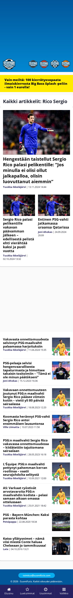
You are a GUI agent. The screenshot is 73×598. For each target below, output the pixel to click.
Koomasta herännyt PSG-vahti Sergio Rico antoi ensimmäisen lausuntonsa (26, 420)
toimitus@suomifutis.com (36, 575)
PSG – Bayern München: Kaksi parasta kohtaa (26, 516)
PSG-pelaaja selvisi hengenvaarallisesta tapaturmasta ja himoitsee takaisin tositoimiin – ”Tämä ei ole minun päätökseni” (27, 370)
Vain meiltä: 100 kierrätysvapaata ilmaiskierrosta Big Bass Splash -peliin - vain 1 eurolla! (35, 83)
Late (5, 549)
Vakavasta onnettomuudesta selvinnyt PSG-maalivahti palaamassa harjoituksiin (26, 342)
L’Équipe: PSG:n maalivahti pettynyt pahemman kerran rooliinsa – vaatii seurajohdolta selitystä (25, 469)
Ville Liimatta (11, 427)
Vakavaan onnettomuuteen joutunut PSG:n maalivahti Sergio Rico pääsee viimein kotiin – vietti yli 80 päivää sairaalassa (24, 397)
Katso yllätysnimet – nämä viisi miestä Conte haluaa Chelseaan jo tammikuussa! (24, 542)
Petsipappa (9, 521)
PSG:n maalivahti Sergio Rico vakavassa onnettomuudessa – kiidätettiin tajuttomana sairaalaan (26, 445)
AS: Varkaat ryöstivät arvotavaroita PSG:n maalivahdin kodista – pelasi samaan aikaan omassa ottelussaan (25, 495)
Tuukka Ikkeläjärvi (14, 187)
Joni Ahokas (45, 232)
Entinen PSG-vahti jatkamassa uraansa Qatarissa (53, 223)
